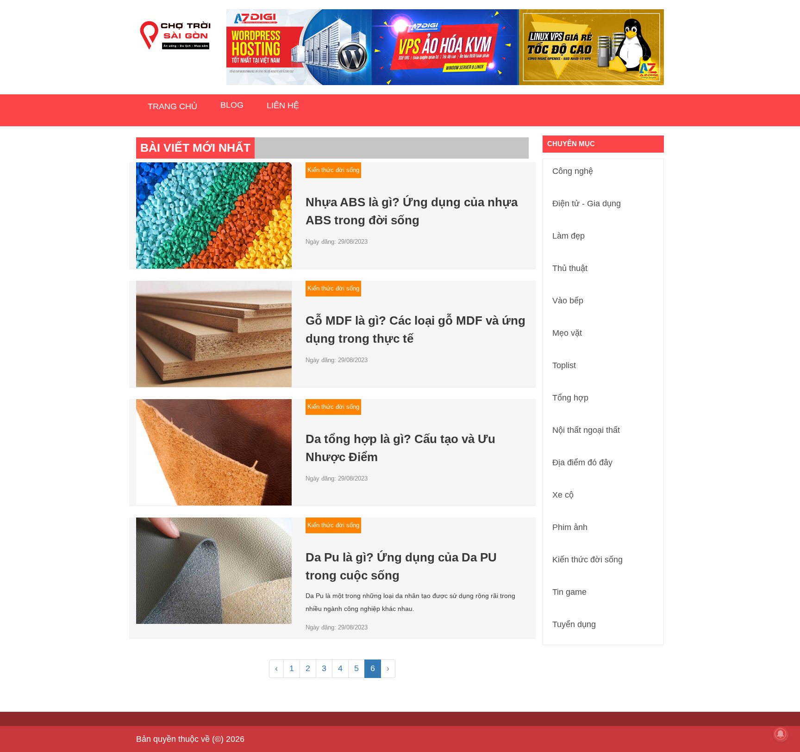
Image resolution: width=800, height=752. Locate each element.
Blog (232, 105)
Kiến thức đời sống (587, 559)
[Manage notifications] (780, 734)
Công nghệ (572, 171)
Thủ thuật (570, 268)
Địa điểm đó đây (582, 462)
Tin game (569, 592)
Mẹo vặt (567, 333)
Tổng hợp (570, 397)
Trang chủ (172, 106)
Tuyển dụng (574, 624)
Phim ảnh (570, 527)
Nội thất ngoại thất (586, 430)
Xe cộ (563, 494)
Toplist (564, 365)
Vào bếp (567, 300)
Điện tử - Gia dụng (586, 203)
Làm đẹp (568, 235)
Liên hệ (283, 105)
